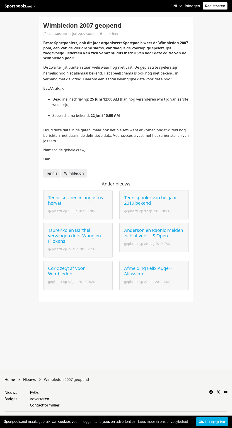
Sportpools (18, 6)
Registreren (215, 5)
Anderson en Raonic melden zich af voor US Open (153, 233)
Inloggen (192, 5)
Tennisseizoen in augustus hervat (75, 200)
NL (176, 5)
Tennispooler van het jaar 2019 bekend (150, 200)
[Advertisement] (213, 91)
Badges (11, 398)
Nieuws (11, 392)
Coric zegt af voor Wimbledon (66, 271)
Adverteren (39, 398)
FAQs (34, 392)
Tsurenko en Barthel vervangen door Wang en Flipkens (74, 235)
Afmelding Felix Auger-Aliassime (148, 271)
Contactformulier (45, 405)
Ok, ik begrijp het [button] (212, 421)
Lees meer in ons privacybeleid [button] (163, 421)
